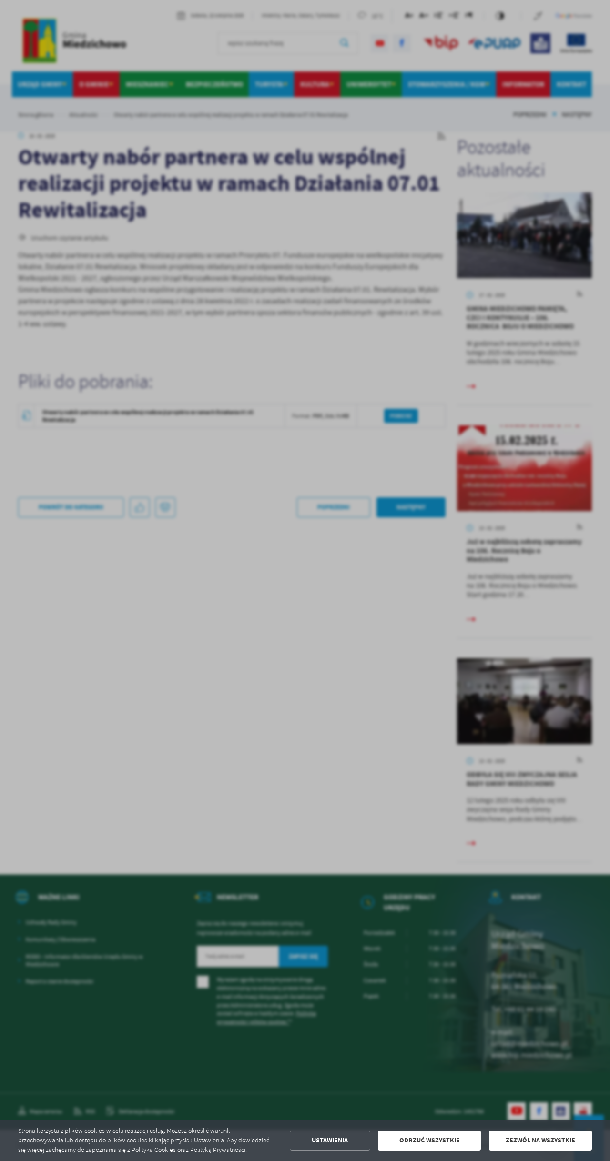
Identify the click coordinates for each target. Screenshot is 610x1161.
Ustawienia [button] (330, 1140)
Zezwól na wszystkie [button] (540, 1140)
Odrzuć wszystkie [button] (429, 1140)
